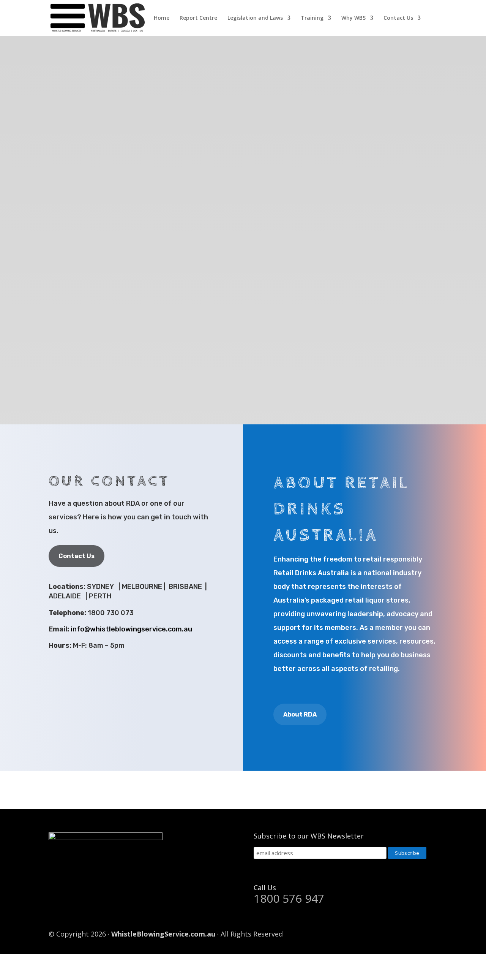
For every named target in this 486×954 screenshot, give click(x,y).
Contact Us (398, 18)
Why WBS (353, 18)
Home (161, 18)
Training (312, 18)
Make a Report (306, 240)
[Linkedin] (432, 934)
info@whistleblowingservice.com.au (131, 629)
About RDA (300, 714)
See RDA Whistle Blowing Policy (206, 240)
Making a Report (283, 790)
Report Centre (198, 18)
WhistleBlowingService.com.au (163, 933)
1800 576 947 (289, 898)
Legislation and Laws (255, 18)
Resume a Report (364, 790)
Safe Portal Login (445, 790)
